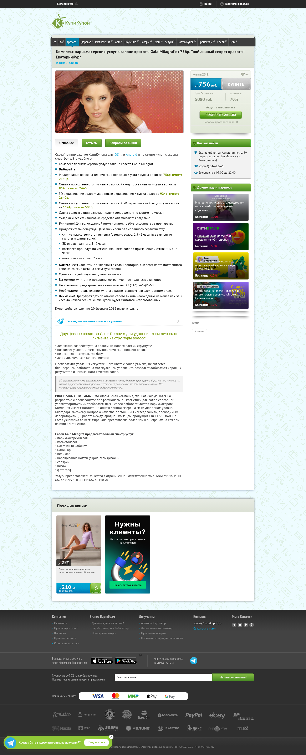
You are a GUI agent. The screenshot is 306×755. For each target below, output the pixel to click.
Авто (118, 42)
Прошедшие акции (104, 633)
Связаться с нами (204, 628)
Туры (158, 42)
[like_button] (243, 75)
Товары (146, 42)
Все (54, 42)
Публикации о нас (66, 628)
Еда (61, 42)
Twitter (246, 625)
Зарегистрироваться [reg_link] (237, 4)
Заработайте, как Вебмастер (110, 628)
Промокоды (207, 42)
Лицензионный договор (157, 628)
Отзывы (91, 143)
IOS (117, 154)
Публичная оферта (153, 633)
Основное (66, 143)
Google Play (126, 660)
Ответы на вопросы (66, 643)
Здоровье (86, 42)
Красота (72, 42)
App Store (102, 660)
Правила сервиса (65, 638)
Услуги (170, 42)
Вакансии (60, 633)
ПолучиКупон (187, 42)
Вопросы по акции (123, 143)
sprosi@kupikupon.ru (207, 623)
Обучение (131, 42)
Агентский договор (153, 623)
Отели (222, 42)
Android (132, 154)
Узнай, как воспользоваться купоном (94, 321)
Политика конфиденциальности (162, 638)
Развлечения (104, 42)
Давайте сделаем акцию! (108, 623)
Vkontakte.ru (240, 625)
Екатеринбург (65, 4)
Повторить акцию (220, 115)
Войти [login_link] (207, 4)
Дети (233, 42)
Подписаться (96, 742)
